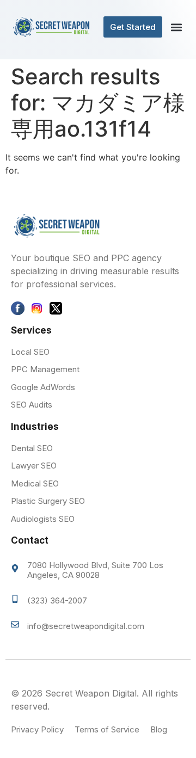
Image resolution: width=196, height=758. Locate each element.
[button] (176, 27)
